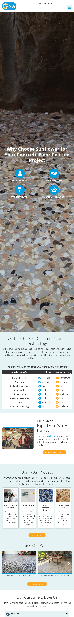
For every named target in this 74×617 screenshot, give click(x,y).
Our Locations (45, 3)
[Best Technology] (20, 173)
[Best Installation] (20, 190)
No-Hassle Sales (54, 180)
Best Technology (20, 180)
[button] (69, 7)
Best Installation (20, 197)
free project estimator (50, 436)
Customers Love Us (54, 197)
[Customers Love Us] (54, 190)
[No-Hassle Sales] (54, 173)
